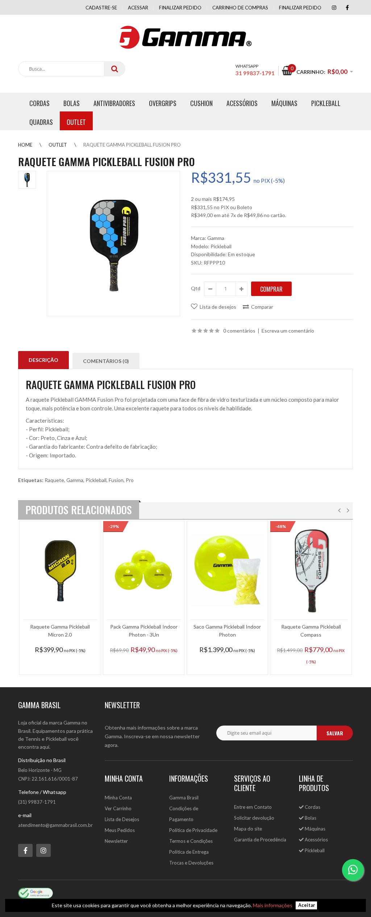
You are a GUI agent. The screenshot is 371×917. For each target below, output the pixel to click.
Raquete (54, 480)
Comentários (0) (106, 361)
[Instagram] (334, 7)
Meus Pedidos (120, 830)
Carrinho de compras (240, 7)
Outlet (58, 145)
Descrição (43, 360)
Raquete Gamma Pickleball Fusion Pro (132, 145)
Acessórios (316, 839)
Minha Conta (118, 797)
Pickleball (96, 480)
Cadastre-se (101, 7)
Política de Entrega (189, 852)
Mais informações (272, 905)
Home (25, 145)
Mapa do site (248, 829)
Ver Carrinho (118, 808)
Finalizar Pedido (300, 7)
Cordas (312, 807)
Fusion (116, 480)
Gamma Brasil (184, 797)
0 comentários (239, 331)
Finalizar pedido (180, 7)
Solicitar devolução (254, 818)
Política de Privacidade (193, 830)
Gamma (215, 238)
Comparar (262, 307)
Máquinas (314, 829)
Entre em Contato (253, 807)
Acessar (138, 7)
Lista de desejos (218, 307)
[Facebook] (347, 7)
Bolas (310, 818)
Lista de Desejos (122, 819)
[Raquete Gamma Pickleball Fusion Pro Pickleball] (113, 243)
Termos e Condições (191, 841)
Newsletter (116, 841)
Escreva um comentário (288, 331)
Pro (130, 480)
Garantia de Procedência (260, 839)
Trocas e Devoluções (191, 863)
